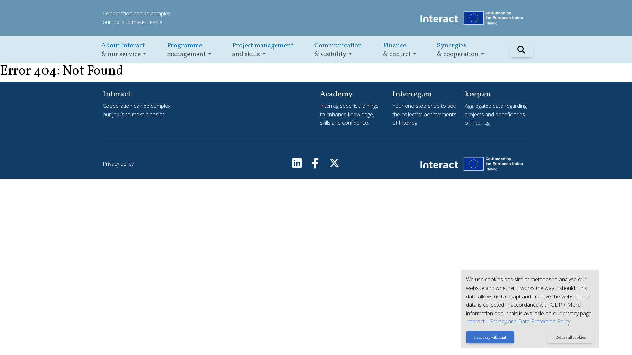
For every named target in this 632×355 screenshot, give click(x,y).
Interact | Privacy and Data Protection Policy (518, 321)
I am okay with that (490, 337)
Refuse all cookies (570, 337)
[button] (123, 50)
